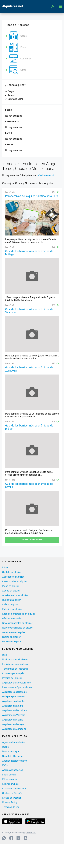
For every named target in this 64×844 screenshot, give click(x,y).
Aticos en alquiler (11, 590)
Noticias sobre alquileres (15, 659)
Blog (4, 654)
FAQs (5, 765)
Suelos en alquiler (11, 637)
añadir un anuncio (46, 175)
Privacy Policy (9, 802)
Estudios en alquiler (12, 609)
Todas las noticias (32, 540)
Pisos (23, 47)
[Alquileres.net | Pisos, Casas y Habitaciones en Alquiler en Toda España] (12, 7)
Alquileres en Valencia (13, 715)
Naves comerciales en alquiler (17, 627)
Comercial (25, 58)
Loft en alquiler (10, 604)
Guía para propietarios (13, 696)
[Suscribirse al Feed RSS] (25, 838)
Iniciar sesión (9, 774)
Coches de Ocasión (12, 793)
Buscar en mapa (10, 751)
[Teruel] (16, 95)
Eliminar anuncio (10, 783)
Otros (23, 70)
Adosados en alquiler (13, 576)
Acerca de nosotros (12, 770)
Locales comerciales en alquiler (18, 613)
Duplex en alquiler (11, 600)
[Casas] (13, 32)
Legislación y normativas (15, 664)
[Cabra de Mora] (25, 99)
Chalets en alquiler (11, 572)
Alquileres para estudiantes (16, 682)
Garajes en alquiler (11, 641)
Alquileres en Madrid (12, 705)
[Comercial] (13, 55)
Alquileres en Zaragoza (14, 729)
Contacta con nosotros (14, 788)
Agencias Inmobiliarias (13, 742)
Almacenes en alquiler (13, 632)
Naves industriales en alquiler (17, 623)
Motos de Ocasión (11, 797)
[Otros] (13, 66)
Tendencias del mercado (15, 668)
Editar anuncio (9, 779)
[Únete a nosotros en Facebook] (11, 838)
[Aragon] (17, 91)
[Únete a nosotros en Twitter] (18, 838)
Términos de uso (10, 807)
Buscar (5, 746)
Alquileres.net (29, 832)
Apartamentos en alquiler (15, 595)
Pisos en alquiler (10, 586)
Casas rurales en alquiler (14, 581)
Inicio (5, 567)
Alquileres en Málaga (13, 724)
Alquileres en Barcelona (14, 710)
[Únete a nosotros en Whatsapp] (4, 838)
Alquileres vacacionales (14, 691)
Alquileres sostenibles (13, 701)
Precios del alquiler (12, 678)
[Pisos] (13, 44)
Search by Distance (12, 756)
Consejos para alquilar (13, 673)
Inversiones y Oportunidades (17, 687)
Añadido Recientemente (15, 760)
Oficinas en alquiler (12, 618)
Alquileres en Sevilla (12, 719)
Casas (23, 35)
